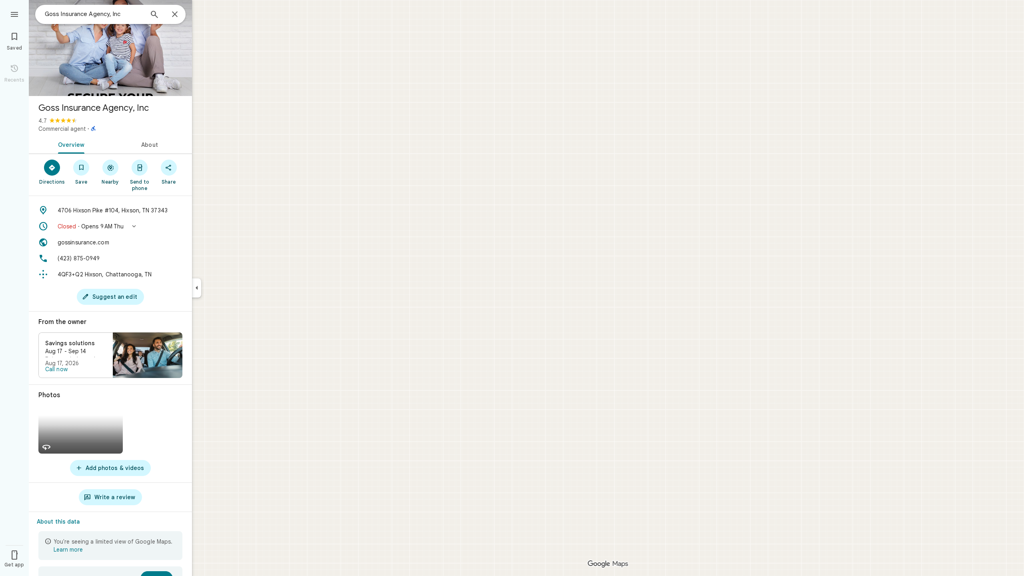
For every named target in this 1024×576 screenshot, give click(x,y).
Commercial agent (62, 128)
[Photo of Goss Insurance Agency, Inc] (110, 48)
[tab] (69, 144)
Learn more (68, 549)
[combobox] (94, 14)
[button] (110, 226)
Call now (56, 369)
